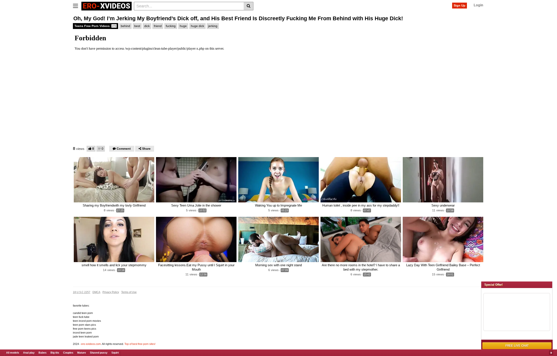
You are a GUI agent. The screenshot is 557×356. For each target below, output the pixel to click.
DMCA (96, 292)
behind (125, 26)
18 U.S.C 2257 (81, 292)
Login (478, 5)
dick (147, 26)
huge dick (197, 26)
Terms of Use (129, 292)
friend (158, 26)
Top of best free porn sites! (139, 344)
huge (183, 26)
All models (12, 352)
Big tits (54, 352)
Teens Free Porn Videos (95, 26)
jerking (212, 26)
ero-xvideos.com (91, 344)
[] (248, 6)
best (137, 26)
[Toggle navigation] (77, 5)
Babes (43, 352)
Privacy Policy (110, 292)
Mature (81, 352)
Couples (68, 352)
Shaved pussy (98, 352)
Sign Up (459, 5)
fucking (171, 26)
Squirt (115, 352)
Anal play (29, 352)
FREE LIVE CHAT (517, 345)
